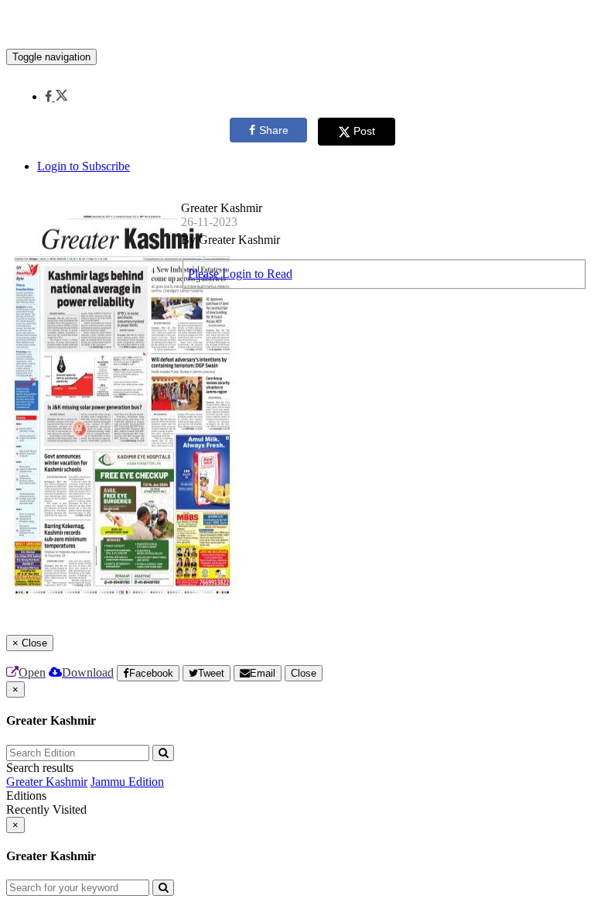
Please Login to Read (240, 273)
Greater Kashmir (46, 781)
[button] (56, 96)
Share (273, 130)
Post (364, 131)
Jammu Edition (127, 781)
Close (303, 673)
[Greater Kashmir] (297, 25)
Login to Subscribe (83, 166)
